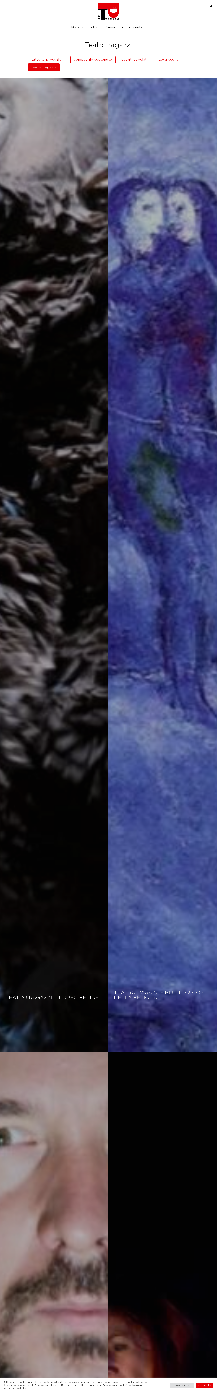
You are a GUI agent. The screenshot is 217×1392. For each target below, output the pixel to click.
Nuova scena (168, 59)
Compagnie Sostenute (93, 59)
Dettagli (54, 565)
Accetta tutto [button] (204, 1385)
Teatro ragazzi (44, 67)
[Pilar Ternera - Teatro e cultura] (108, 11)
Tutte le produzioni (48, 59)
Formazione (115, 27)
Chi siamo (77, 27)
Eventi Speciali (134, 59)
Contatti (139, 27)
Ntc (128, 27)
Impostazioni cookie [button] (182, 1385)
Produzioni (95, 27)
